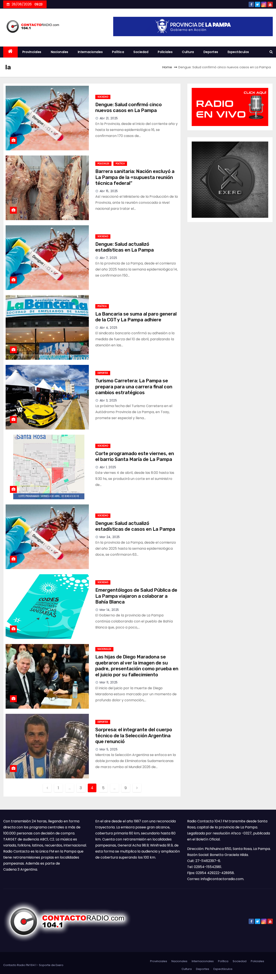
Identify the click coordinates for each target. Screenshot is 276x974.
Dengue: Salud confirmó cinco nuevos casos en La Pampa (128, 108)
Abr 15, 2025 (109, 191)
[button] (271, 51)
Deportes (211, 52)
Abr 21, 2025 (109, 118)
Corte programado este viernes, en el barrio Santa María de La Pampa (134, 456)
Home (167, 67)
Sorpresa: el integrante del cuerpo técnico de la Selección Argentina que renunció (133, 735)
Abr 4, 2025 (109, 327)
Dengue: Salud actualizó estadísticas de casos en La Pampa (135, 526)
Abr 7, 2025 (108, 258)
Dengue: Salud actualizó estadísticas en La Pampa (124, 247)
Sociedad (140, 52)
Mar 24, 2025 (110, 537)
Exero (59, 965)
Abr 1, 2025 (108, 467)
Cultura (188, 52)
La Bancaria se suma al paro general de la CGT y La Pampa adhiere (136, 317)
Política (118, 52)
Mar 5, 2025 (109, 749)
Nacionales (59, 52)
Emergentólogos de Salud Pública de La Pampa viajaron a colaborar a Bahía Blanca (136, 596)
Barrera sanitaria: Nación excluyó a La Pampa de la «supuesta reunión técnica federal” (134, 177)
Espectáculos (238, 52)
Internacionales (90, 52)
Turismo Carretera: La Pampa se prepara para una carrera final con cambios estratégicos (133, 386)
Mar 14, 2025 (109, 610)
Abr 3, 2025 (108, 400)
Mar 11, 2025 (109, 682)
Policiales (165, 52)
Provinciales (31, 52)
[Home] (10, 52)
